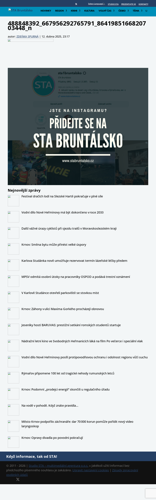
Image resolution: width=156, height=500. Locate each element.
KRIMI (74, 11)
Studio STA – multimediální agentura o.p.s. (58, 466)
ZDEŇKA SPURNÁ (27, 36)
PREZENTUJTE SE (128, 4)
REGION (59, 11)
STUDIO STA (113, 4)
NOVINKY (46, 11)
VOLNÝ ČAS (105, 11)
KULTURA (89, 11)
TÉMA (136, 11)
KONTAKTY (143, 4)
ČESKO (122, 11)
